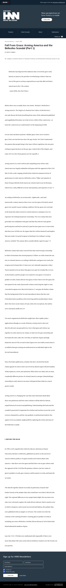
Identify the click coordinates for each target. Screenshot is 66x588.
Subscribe (46, 19)
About (40, 32)
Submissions (55, 32)
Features (10, 32)
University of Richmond (59, 2)
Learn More (22, 575)
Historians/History (9, 41)
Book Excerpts (25, 32)
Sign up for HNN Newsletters (30, 584)
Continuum (8, 569)
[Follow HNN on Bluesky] (62, 36)
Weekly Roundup (10, 571)
